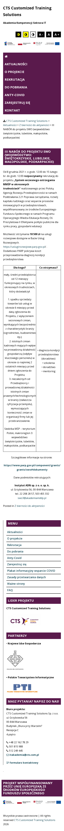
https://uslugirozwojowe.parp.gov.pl (24, 246)
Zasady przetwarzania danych (26, 577)
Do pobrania (16, 87)
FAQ (10, 590)
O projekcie (14, 72)
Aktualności (16, 64)
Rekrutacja (15, 79)
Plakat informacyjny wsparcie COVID (31, 571)
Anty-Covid (15, 95)
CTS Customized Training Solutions (34, 820)
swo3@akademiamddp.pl (32, 498)
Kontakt (12, 110)
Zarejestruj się (17, 103)
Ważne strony (16, 583)
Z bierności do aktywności (30, 506)
